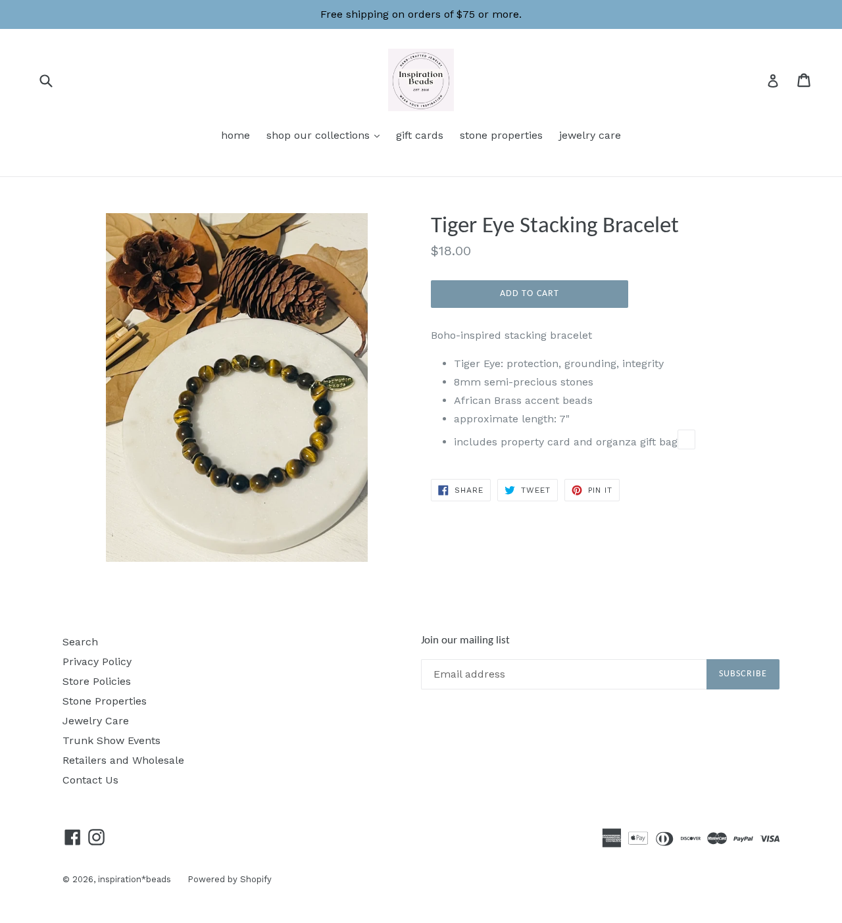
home (235, 135)
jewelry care (590, 135)
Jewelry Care (95, 720)
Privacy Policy (97, 661)
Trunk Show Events (111, 740)
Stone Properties (104, 701)
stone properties (501, 135)
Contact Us (90, 780)
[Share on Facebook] (686, 439)
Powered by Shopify (229, 879)
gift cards (419, 135)
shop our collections (326, 134)
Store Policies (96, 681)
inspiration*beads (134, 879)
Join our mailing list (465, 640)
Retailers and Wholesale (123, 760)
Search (80, 642)
